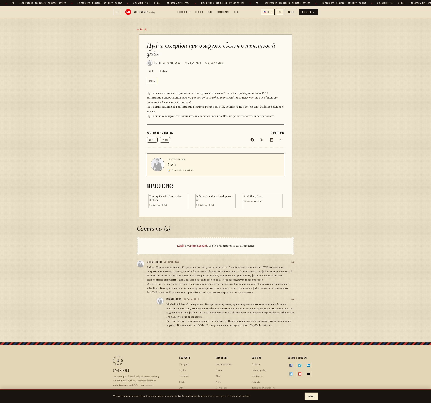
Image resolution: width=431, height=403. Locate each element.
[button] (268, 12)
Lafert (172, 164)
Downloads (221, 387)
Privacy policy (259, 369)
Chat (236, 11)
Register (308, 12)
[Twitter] (262, 140)
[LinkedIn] (272, 140)
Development (223, 11)
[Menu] (117, 12)
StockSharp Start (253, 196)
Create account (197, 246)
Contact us (257, 375)
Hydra (152, 80)
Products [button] (182, 11)
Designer (184, 364)
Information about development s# (214, 198)
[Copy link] (281, 140)
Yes (153, 140)
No (166, 140)
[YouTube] (299, 374)
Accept (311, 396)
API (181, 387)
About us (256, 364)
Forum (219, 369)
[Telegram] (252, 140)
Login (291, 12)
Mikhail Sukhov (154, 261)
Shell (182, 381)
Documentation (224, 364)
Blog (210, 11)
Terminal (184, 375)
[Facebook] (291, 365)
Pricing (199, 11)
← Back (141, 29)
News (218, 381)
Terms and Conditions (263, 387)
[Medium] (308, 374)
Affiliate (256, 381)
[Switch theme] (280, 12)
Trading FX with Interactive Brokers (165, 198)
